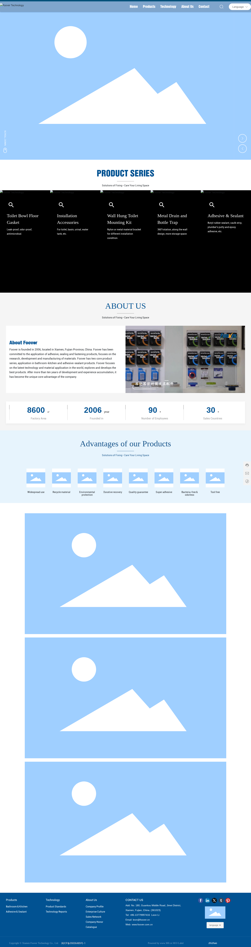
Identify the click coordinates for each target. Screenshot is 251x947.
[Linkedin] (207, 900)
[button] (242, 138)
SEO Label (178, 943)
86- (133, 915)
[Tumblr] (221, 900)
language (213, 925)
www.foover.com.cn (142, 924)
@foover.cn (143, 919)
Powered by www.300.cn (160, 943)
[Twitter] (214, 900)
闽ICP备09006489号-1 (73, 943)
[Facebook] (200, 900)
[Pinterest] (228, 900)
